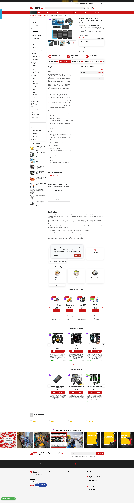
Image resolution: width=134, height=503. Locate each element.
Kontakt (76, 3)
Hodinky (34, 91)
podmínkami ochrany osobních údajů (89, 456)
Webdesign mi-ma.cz (65, 500)
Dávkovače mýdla (36, 56)
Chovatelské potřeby (36, 104)
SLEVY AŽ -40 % (65, 1)
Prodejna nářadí (52, 476)
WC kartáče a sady (36, 59)
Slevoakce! (75, 1)
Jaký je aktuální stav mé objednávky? (75, 474)
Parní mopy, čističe (36, 72)
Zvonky (34, 99)
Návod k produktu (64, 61)
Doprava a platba (96, 61)
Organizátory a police (37, 45)
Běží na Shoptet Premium (57, 500)
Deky (34, 63)
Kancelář (33, 68)
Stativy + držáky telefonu (38, 95)
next (103, 345)
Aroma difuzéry (36, 88)
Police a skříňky (36, 58)
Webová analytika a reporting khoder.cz (75, 500)
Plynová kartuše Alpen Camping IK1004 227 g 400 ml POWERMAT (69, 304)
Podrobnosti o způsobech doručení (57, 261)
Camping (34, 75)
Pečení (34, 44)
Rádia (34, 89)
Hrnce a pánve (37, 38)
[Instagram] (34, 482)
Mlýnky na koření (36, 49)
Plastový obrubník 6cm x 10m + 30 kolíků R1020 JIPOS (82, 304)
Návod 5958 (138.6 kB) (54, 175)
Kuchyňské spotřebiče (37, 35)
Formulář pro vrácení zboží (94, 484)
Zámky (33, 115)
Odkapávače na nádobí (37, 50)
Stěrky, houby (35, 71)
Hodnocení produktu (76, 61)
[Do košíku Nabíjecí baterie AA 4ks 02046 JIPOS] (98, 392)
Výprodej (35, 136)
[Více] (99, 12)
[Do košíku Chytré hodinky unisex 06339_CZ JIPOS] (61, 351)
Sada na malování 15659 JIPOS (95, 304)
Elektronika (34, 76)
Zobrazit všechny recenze (45, 416)
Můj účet (69, 482)
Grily (33, 103)
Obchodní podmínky (52, 478)
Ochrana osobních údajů (53, 484)
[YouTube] (37, 482)
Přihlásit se (100, 453)
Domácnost (35, 31)
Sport (33, 106)
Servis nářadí (70, 480)
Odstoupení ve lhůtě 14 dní (73, 478)
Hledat (84, 8)
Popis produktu (52, 61)
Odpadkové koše (35, 109)
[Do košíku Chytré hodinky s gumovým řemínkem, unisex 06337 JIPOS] (79, 351)
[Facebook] (31, 482)
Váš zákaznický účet (52, 486)
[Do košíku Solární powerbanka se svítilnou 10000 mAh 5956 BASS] (61, 392)
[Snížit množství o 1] (52, 351)
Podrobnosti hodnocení (94, 25)
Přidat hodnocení (59, 190)
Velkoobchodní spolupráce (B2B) (55, 474)
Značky (34, 139)
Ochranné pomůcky (37, 130)
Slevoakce (35, 19)
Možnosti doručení (100, 38)
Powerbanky (35, 84)
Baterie (34, 41)
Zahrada (34, 22)
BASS (83, 48)
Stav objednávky (83, 3)
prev (49, 345)
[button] (56, 313)
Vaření (34, 37)
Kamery (34, 81)
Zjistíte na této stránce (93, 479)
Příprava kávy (35, 47)
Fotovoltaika (35, 133)
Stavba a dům (36, 25)
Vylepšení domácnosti (36, 117)
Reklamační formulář (72, 476)
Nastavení (55, 255)
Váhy (34, 97)
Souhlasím (77, 255)
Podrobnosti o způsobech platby (57, 285)
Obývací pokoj (34, 62)
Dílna (34, 28)
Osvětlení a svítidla (35, 101)
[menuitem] (33, 12)
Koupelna (34, 53)
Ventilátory (35, 80)
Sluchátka (35, 94)
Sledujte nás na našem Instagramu (68, 430)
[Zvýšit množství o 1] (56, 351)
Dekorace (35, 92)
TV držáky (35, 86)
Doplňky (34, 42)
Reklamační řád (52, 482)
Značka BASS (86, 61)
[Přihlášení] (88, 8)
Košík (69, 484)
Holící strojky (35, 78)
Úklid (33, 69)
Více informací (98, 33)
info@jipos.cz (80, 464)
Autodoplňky (35, 124)
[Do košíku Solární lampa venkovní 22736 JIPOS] (79, 392)
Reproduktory (35, 83)
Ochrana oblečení (35, 114)
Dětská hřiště (35, 121)
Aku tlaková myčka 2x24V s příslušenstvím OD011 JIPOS (56, 304)
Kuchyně (33, 33)
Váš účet (90, 3)
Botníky (33, 107)
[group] (56, 308)
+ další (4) (74, 43)
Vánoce (34, 127)
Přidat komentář (59, 202)
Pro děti (33, 111)
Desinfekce (34, 112)
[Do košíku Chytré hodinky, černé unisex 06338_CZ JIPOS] (98, 351)
